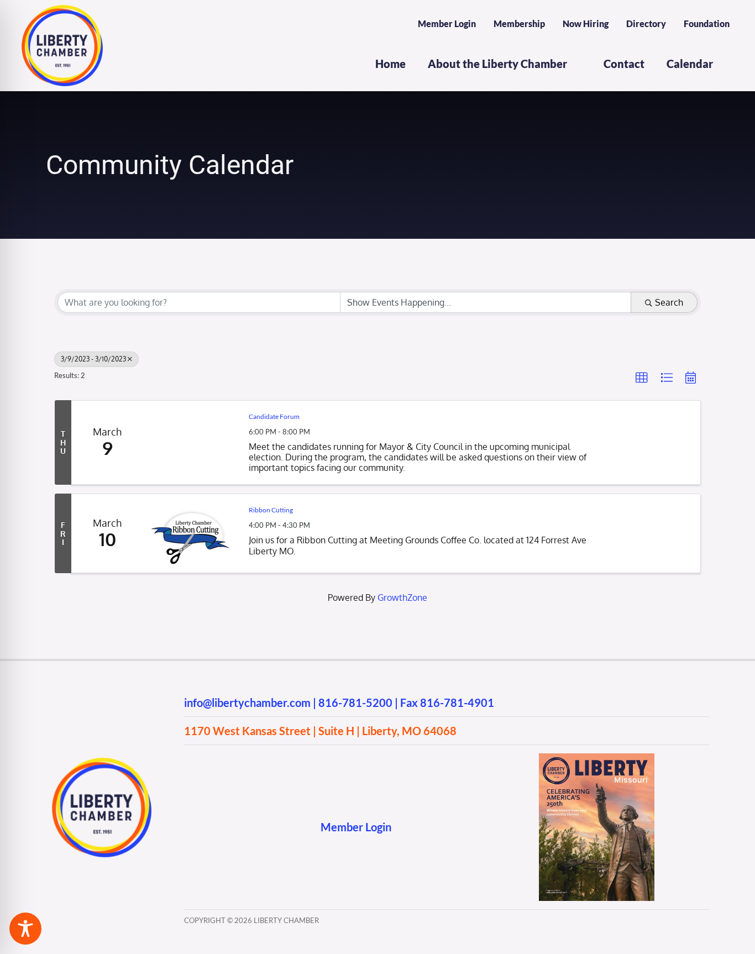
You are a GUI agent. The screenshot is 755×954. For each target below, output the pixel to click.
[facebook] (189, 827)
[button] (642, 378)
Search (669, 302)
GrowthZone (402, 597)
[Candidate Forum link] (190, 443)
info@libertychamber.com (247, 702)
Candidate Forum (274, 416)
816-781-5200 (355, 702)
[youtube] (232, 827)
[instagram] (211, 827)
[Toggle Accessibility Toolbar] (25, 928)
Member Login (356, 827)
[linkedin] (254, 827)
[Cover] (596, 757)
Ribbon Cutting (271, 510)
